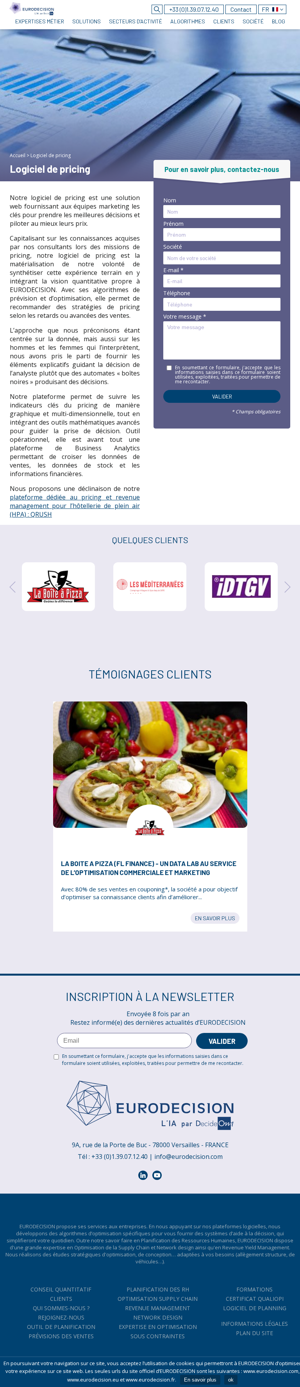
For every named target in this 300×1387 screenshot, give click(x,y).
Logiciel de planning (254, 1308)
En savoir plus (215, 918)
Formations (254, 1289)
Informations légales (254, 1323)
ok (231, 1380)
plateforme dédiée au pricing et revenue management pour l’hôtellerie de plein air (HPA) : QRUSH (75, 506)
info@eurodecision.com (188, 1156)
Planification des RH (158, 1289)
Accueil (17, 155)
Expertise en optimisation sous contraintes (158, 1331)
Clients (61, 1298)
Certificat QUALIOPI (255, 1298)
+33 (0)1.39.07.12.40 (194, 9)
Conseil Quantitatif (60, 1289)
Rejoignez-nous (61, 1317)
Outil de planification (61, 1326)
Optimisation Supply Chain (158, 1298)
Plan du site (254, 1333)
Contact (241, 9)
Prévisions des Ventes (61, 1336)
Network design (157, 1317)
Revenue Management (157, 1308)
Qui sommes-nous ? (61, 1308)
